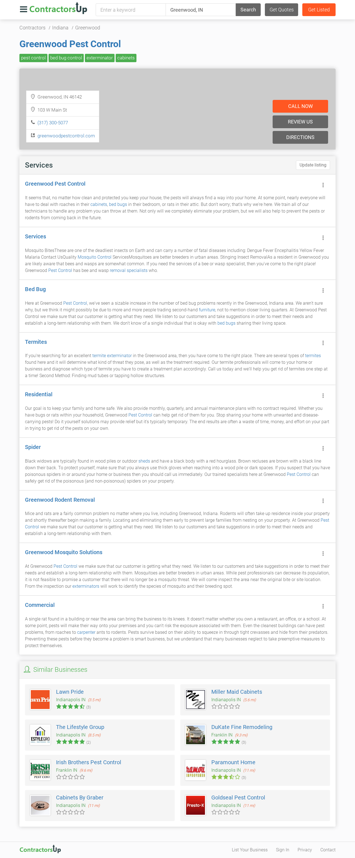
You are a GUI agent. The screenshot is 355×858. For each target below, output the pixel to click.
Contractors (32, 28)
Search (248, 9)
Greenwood (87, 28)
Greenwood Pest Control (70, 43)
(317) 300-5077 (52, 122)
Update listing (313, 165)
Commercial (40, 605)
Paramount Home (233, 762)
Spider (33, 447)
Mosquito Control (94, 257)
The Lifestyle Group (80, 727)
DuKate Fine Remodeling (241, 727)
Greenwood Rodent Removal (60, 499)
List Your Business (250, 849)
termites (313, 355)
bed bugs (118, 204)
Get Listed (319, 9)
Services (35, 236)
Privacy (305, 849)
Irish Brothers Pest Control (88, 762)
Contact (328, 849)
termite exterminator (112, 355)
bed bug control (66, 57)
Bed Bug (35, 289)
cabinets (126, 57)
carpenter (86, 632)
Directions (300, 137)
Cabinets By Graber (79, 797)
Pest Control (60, 270)
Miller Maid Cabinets (236, 691)
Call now (300, 106)
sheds (144, 461)
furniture (207, 309)
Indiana (60, 28)
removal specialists (129, 270)
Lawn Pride (70, 691)
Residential (38, 394)
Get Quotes (282, 9)
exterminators (85, 586)
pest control (33, 57)
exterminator (100, 57)
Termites (36, 342)
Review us (300, 122)
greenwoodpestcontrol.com (66, 135)
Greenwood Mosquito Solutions (63, 552)
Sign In (282, 849)
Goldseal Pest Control (238, 797)
